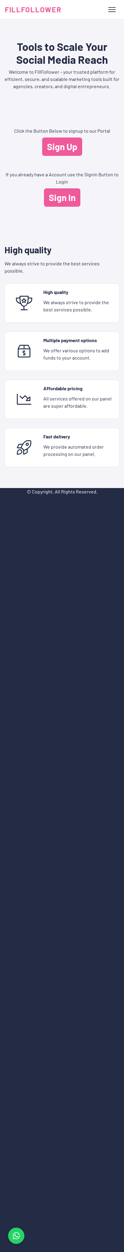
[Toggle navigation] (112, 9)
